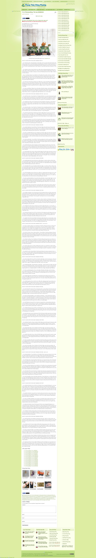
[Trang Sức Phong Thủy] (62, 102)
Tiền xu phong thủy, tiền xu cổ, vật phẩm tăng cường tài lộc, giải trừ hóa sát (67, 76)
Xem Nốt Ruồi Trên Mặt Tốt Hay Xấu (64, 56)
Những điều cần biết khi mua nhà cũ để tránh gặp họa (29, 532)
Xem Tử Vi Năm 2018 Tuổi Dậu (63, 26)
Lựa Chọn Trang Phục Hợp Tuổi (63, 49)
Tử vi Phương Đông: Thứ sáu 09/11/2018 (31, 452)
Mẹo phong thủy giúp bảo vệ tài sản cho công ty (68, 128)
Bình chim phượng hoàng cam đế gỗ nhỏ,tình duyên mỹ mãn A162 (42, 533)
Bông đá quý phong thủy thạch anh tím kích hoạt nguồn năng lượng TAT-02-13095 (43, 538)
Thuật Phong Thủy (47, 1)
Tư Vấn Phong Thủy (25, 3)
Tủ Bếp (67, 539)
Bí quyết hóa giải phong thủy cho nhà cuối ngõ (29, 541)
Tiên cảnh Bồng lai (65, 91)
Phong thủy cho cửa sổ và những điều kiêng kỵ (67, 113)
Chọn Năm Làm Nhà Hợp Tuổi (63, 64)
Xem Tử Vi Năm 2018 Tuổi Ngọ (63, 21)
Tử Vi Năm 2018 (60, 9)
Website (23, 521)
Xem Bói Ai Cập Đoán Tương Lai (64, 47)
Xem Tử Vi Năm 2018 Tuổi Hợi (63, 30)
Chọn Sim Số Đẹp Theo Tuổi (63, 39)
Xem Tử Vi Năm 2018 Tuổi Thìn (63, 18)
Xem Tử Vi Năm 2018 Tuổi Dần (63, 15)
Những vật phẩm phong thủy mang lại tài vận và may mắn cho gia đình (67, 98)
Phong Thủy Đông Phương (27, 1)
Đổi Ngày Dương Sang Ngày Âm (63, 70)
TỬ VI (25, 60)
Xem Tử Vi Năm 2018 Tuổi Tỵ (63, 20)
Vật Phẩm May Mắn (53, 536)
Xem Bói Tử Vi (67, 9)
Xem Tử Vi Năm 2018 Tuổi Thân (63, 25)
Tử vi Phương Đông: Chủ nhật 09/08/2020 (31, 451)
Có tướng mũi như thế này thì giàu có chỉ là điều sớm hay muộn (29, 537)
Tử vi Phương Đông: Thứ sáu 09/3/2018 (30, 453)
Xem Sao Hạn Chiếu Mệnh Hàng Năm (64, 58)
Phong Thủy (24, 9)
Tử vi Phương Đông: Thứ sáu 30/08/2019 (31, 459)
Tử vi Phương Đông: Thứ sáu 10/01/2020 (31, 460)
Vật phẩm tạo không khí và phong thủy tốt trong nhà (29, 545)
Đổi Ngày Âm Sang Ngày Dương (63, 68)
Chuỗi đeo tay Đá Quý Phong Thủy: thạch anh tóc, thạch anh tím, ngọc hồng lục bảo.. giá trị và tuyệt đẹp (68, 82)
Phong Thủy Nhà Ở (40, 9)
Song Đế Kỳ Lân (47, 58)
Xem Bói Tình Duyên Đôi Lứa (63, 37)
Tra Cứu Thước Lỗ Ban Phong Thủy (64, 66)
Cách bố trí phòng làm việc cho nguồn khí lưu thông (67, 133)
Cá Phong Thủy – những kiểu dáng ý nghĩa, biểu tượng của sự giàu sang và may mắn (67, 87)
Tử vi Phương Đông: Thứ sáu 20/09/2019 (31, 457)
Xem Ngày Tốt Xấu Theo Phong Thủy (64, 45)
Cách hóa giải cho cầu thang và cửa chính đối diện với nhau (68, 107)
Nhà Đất (64, 543)
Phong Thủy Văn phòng (38, 1)
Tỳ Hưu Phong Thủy (53, 531)
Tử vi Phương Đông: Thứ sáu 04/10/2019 (31, 461)
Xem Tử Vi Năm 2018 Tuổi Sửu (63, 13)
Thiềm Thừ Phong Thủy (54, 533)
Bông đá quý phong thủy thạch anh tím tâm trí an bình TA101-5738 (42, 542)
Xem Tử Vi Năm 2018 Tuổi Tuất (63, 28)
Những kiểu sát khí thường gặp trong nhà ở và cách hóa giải (68, 118)
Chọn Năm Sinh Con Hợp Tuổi (63, 43)
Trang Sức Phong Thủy (54, 538)
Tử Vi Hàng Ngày (26, 14)
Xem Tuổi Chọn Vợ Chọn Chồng (64, 62)
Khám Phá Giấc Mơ (63, 1)
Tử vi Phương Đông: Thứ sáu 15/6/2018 (30, 458)
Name (23, 514)
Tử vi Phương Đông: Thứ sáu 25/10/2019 (31, 462)
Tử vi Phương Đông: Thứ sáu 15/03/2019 (31, 463)
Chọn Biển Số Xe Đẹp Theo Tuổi (64, 41)
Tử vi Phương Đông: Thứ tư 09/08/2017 (30, 450)
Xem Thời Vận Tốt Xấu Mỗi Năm (64, 60)
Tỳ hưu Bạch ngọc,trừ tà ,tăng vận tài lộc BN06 (43, 546)
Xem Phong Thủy (32, 9)
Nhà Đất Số (61, 146)
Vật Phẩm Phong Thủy (50, 9)
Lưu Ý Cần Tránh (56, 1)
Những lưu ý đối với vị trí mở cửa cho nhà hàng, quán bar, (67, 139)
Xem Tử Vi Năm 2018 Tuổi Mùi (63, 23)
